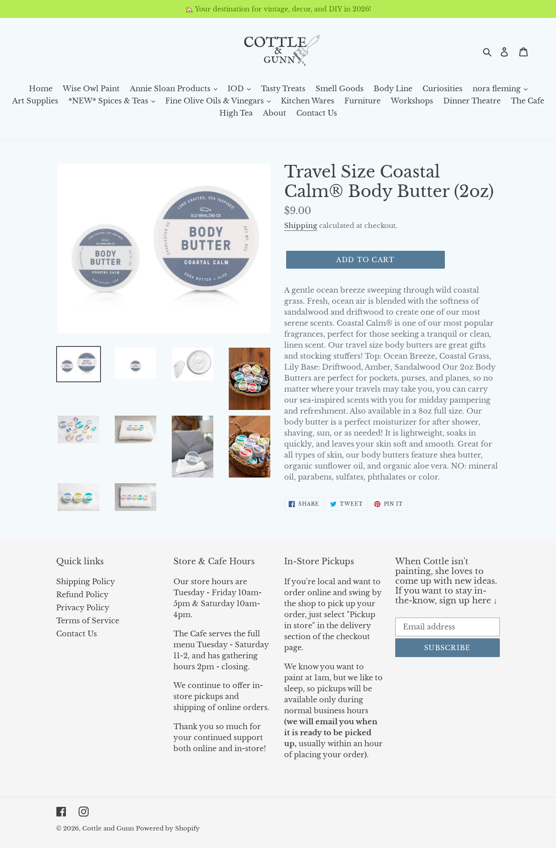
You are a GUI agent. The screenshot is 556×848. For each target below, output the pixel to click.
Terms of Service (87, 620)
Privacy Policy (82, 607)
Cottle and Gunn (108, 828)
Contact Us (76, 633)
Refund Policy (82, 594)
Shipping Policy (85, 581)
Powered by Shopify (168, 828)
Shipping (300, 225)
